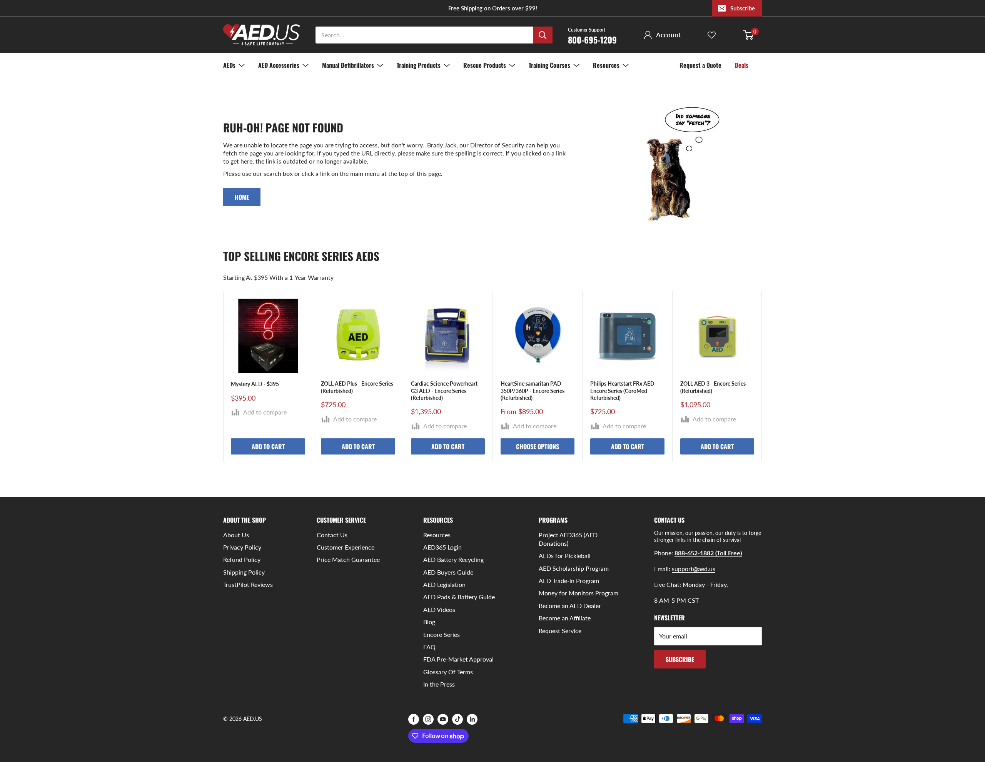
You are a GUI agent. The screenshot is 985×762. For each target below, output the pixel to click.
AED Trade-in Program (569, 580)
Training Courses (549, 65)
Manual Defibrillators (348, 65)
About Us (236, 534)
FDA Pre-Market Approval (458, 659)
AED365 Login (442, 547)
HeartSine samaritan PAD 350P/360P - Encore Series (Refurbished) (532, 391)
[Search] (543, 35)
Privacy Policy (242, 547)
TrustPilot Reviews (248, 584)
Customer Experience (345, 547)
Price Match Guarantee (348, 559)
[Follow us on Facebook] (413, 719)
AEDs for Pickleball (565, 555)
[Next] (762, 376)
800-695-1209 (592, 35)
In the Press (439, 684)
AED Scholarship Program (574, 568)
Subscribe (742, 8)
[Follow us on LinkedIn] (472, 719)
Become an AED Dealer (570, 605)
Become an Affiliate (565, 618)
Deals (741, 65)
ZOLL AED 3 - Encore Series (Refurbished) (713, 387)
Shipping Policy (244, 572)
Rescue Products (484, 65)
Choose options (537, 446)
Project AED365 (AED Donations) (568, 539)
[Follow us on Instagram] (428, 719)
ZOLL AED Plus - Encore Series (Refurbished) (357, 387)
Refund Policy (241, 559)
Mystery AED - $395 (255, 384)
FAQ (429, 646)
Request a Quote (700, 65)
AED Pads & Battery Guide (459, 596)
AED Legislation (444, 584)
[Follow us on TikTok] (457, 719)
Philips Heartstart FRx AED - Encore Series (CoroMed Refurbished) (624, 391)
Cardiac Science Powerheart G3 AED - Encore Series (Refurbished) (444, 391)
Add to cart (268, 446)
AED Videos (439, 609)
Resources (606, 65)
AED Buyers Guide (448, 572)
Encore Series (441, 634)
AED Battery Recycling (453, 559)
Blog (429, 621)
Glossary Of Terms (448, 671)
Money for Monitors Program (578, 593)
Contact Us (332, 534)
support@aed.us (693, 568)
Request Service (560, 630)
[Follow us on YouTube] (442, 719)
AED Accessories (278, 65)
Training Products (419, 65)
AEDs (229, 65)
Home (242, 197)
